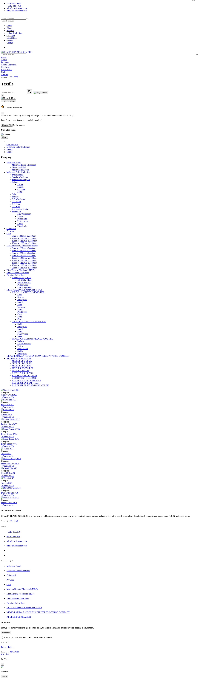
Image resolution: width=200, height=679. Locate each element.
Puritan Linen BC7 (9, 424)
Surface (15, 197)
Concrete (21, 189)
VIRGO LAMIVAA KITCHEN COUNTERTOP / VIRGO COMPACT (38, 356)
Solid (14, 194)
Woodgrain (22, 226)
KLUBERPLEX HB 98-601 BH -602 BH (30, 385)
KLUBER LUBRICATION (19, 358)
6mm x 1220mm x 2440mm (24, 253)
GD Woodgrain (18, 199)
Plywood (10, 231)
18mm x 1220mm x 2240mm (24, 243)
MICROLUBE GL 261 (22, 363)
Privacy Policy (7, 647)
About (9, 28)
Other (19, 319)
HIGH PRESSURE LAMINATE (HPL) (24, 290)
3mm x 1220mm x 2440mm (24, 248)
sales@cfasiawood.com (17, 8)
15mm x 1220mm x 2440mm (24, 260)
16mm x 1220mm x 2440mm (24, 263)
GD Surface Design (20, 209)
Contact (10, 43)
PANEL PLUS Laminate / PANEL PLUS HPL (32, 339)
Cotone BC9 (6, 414)
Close (4, 137)
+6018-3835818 (13, 532)
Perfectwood (22, 221)
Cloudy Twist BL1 (9, 395)
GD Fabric (16, 201)
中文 (16, 77)
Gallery (10, 40)
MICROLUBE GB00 (21, 366)
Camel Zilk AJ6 (8, 473)
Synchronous (17, 174)
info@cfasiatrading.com (17, 11)
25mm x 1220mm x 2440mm (24, 268)
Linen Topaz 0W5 (9, 444)
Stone (19, 304)
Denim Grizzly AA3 (10, 463)
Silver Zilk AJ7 (7, 404)
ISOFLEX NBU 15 (20, 370)
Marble (20, 187)
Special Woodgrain (20, 177)
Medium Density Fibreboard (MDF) (22, 246)
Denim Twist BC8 (9, 502)
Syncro (20, 297)
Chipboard (11, 228)
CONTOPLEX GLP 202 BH (24, 378)
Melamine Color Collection (18, 147)
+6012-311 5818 (14, 6)
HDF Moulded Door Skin (18, 272)
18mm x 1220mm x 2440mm (24, 265)
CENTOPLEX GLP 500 (22, 373)
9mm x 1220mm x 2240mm (24, 236)
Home (9, 25)
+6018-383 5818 (14, 3)
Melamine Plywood (20, 170)
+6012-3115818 (13, 536)
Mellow (20, 341)
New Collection (24, 214)
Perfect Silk (22, 219)
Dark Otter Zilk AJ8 (9, 493)
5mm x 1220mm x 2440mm (24, 250)
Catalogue (11, 35)
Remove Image (8, 101)
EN (11, 77)
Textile (9, 152)
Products (10, 30)
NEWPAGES (14, 652)
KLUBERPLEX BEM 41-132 (25, 383)
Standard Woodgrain (21, 179)
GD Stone (16, 204)
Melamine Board (14, 162)
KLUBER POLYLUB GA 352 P (26, 380)
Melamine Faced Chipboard (24, 165)
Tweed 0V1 (6, 453)
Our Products (12, 144)
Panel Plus (16, 211)
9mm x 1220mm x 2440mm (24, 255)
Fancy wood (22, 334)
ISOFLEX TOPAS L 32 (22, 368)
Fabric (20, 309)
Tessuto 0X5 (6, 483)
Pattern (10, 149)
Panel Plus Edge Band (21, 277)
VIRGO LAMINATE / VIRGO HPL (28, 292)
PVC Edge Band (24, 287)
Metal (19, 192)
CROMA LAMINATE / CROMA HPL (29, 321)
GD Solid (16, 206)
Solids (20, 223)
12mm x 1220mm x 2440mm (24, 258)
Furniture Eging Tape (16, 275)
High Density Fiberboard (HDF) (20, 270)
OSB (9, 233)
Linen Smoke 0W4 (9, 434)
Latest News (12, 38)
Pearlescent (22, 312)
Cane (19, 314)
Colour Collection (14, 33)
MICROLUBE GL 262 (22, 361)
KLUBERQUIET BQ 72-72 (24, 375)
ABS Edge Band (24, 280)
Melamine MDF (19, 167)
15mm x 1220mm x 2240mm (24, 241)
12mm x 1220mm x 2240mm (24, 238)
